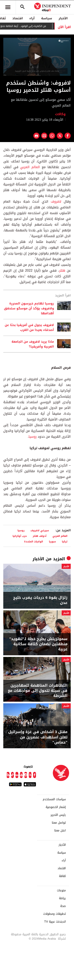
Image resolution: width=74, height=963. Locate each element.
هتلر (62, 270)
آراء (32, 18)
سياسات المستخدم (54, 799)
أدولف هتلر (39, 536)
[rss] (8, 775)
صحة (63, 906)
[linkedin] (16, 775)
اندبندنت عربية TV (55, 921)
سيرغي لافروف (39, 530)
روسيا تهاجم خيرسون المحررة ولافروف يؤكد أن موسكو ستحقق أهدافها (29, 308)
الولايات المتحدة (33, 541)
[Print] (36, 136)
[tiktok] (12, 775)
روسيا (33, 436)
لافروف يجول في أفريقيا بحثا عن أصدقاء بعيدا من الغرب (29, 327)
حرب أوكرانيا (20, 536)
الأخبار (63, 18)
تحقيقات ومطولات (54, 914)
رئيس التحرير (58, 815)
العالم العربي (30, 167)
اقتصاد (17, 18)
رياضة (62, 898)
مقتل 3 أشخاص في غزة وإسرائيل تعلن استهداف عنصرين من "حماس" (37, 737)
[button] (37, 56)
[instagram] (25, 775)
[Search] (22, 7)
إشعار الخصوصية (56, 807)
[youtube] (21, 775)
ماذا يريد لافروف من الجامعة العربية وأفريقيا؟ (33, 344)
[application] (37, 57)
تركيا (64, 541)
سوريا (52, 541)
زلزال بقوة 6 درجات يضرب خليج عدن (40, 600)
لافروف (54, 201)
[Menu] (8, 7)
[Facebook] (34, 775)
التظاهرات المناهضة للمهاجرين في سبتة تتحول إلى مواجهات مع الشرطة (37, 691)
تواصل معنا (59, 823)
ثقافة (62, 876)
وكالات (61, 114)
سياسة (46, 18)
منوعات (61, 890)
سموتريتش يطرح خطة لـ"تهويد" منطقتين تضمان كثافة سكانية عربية (38, 644)
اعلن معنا (60, 830)
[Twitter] (30, 775)
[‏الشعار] (64, 41)
